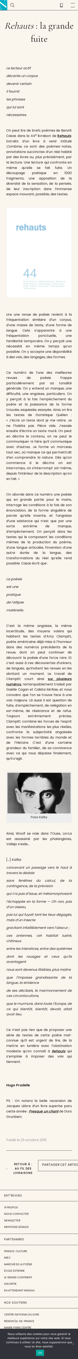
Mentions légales (16, 1227)
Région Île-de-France (19, 1321)
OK (40, 1352)
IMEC (7, 1258)
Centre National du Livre (21, 1314)
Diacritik (10, 1284)
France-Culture (15, 1251)
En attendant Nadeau (19, 1290)
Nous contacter (16, 1214)
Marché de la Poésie (18, 1264)
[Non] (73, 1344)
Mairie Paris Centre (17, 1328)
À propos (11, 1207)
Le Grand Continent (18, 1277)
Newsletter (12, 1220)
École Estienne (14, 1271)
